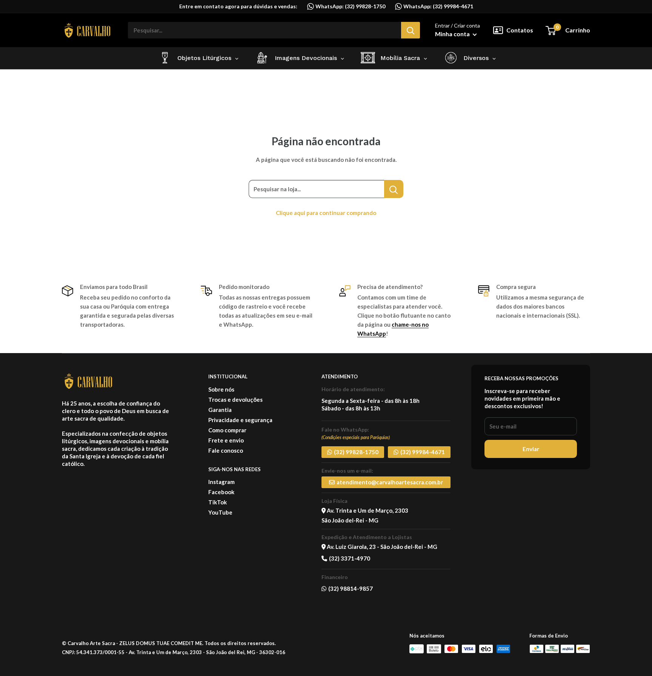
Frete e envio (226, 440)
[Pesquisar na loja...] (393, 189)
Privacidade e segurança (240, 419)
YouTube (220, 512)
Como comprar (227, 430)
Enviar (531, 449)
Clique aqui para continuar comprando (326, 212)
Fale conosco (225, 450)
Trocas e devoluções (235, 399)
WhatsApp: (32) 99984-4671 (437, 6)
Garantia (220, 409)
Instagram (221, 481)
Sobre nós (221, 389)
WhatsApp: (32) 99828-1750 (349, 6)
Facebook (221, 492)
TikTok (217, 502)
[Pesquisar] (410, 30)
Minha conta (453, 33)
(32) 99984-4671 (422, 452)
